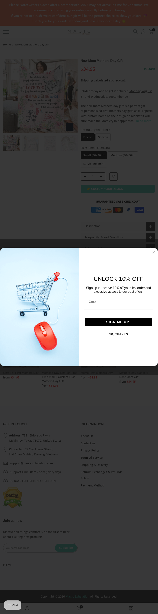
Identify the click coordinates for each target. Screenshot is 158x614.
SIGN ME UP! (118, 322)
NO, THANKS (118, 334)
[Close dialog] (153, 252)
